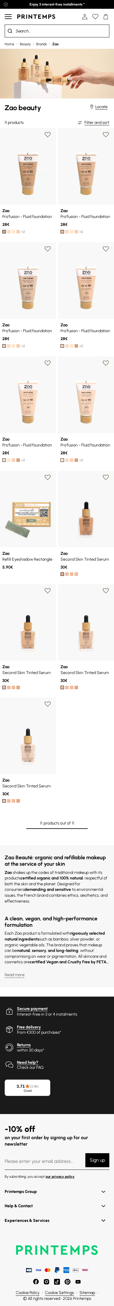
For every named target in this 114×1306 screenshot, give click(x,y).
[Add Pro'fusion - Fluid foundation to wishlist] (47, 134)
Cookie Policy (27, 1292)
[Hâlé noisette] (4, 231)
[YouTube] (78, 1281)
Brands (41, 44)
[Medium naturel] (4, 346)
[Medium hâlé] (62, 231)
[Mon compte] (84, 16)
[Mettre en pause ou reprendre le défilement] (6, 4)
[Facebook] (35, 1281)
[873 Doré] (76, 574)
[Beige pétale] (18, 231)
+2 (23, 232)
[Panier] (105, 16)
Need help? (27, 1062)
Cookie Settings (59, 1292)
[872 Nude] (71, 574)
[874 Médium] (62, 574)
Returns (24, 1044)
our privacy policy (60, 1177)
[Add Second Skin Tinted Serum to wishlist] (106, 477)
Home (9, 44)
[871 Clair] (67, 574)
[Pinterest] (67, 1281)
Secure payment (32, 1008)
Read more (15, 974)
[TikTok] (57, 1281)
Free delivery (29, 1027)
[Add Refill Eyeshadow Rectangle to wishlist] (47, 477)
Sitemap (87, 1292)
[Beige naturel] (9, 231)
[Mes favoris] (95, 16)
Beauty (25, 44)
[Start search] (10, 31)
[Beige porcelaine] (13, 231)
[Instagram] (46, 1281)
